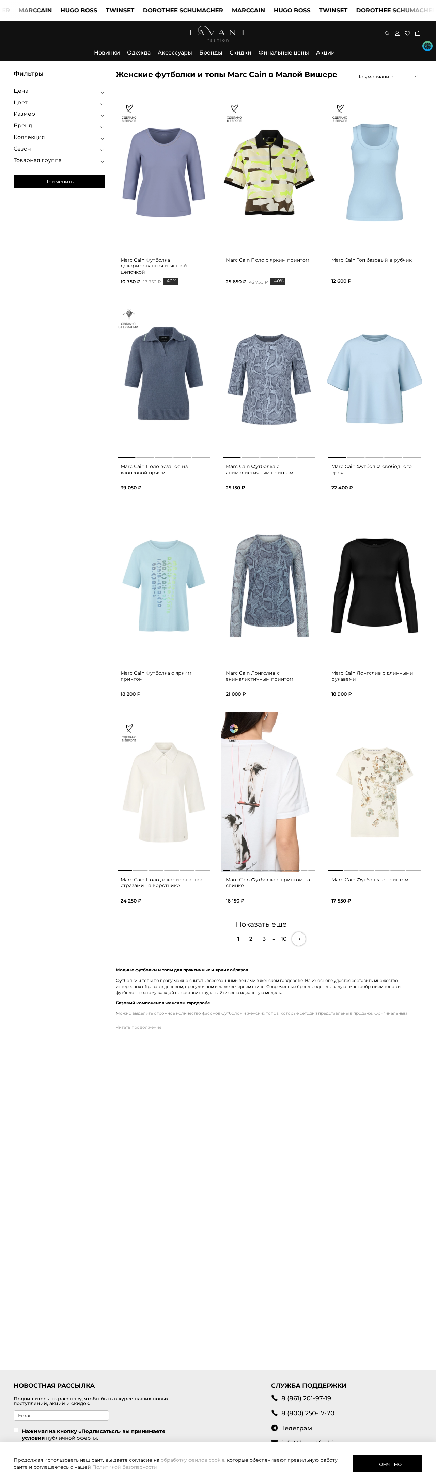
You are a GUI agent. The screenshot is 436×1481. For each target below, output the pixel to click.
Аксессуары (175, 52)
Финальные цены (284, 52)
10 (284, 939)
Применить (59, 182)
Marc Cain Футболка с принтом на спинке (268, 883)
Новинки (107, 52)
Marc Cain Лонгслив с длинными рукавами (372, 676)
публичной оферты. (72, 1438)
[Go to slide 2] (145, 250)
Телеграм (296, 1428)
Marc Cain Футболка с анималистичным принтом (259, 469)
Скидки (240, 52)
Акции (325, 52)
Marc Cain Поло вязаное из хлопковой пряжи (154, 469)
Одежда (139, 52)
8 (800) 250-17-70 (307, 1413)
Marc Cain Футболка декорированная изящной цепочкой (154, 266)
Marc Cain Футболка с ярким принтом (156, 676)
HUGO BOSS (53, 10)
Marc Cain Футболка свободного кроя (371, 469)
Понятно (388, 1463)
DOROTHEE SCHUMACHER (157, 10)
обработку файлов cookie (192, 1460)
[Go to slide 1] (126, 250)
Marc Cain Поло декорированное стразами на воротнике (162, 883)
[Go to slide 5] (200, 250)
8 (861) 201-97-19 (306, 1398)
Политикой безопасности (124, 1467)
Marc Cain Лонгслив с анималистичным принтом (259, 676)
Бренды (210, 52)
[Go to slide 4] (182, 250)
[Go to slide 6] (295, 250)
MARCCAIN (222, 10)
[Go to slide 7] (309, 250)
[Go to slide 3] (163, 250)
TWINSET (94, 10)
